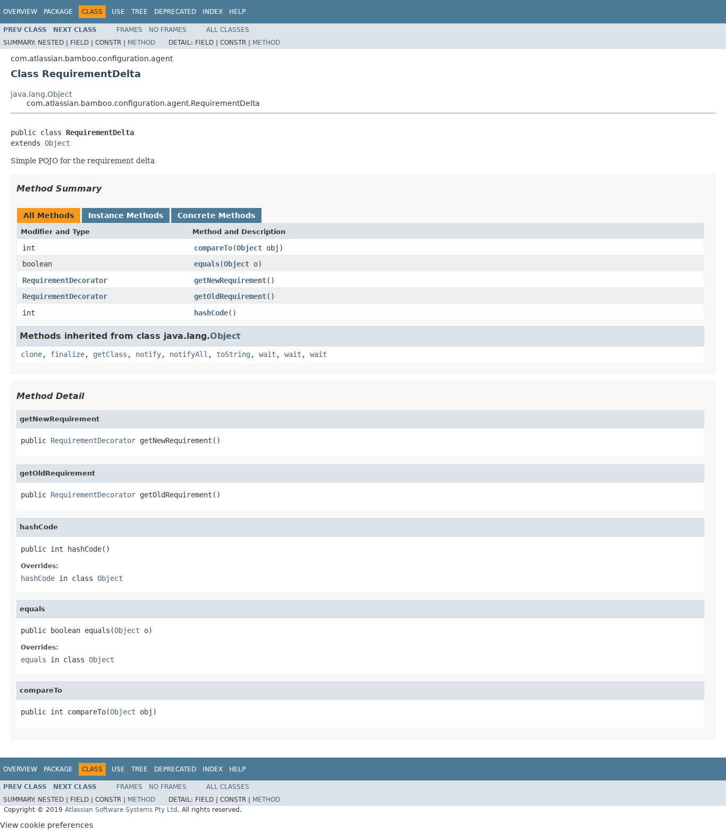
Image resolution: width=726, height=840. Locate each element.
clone (31, 354)
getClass (110, 354)
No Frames (168, 30)
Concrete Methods (216, 215)
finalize (67, 354)
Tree (139, 11)
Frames (129, 30)
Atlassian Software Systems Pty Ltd (121, 809)
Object (57, 143)
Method (141, 42)
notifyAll (189, 354)
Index (212, 11)
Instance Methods (125, 215)
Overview (20, 11)
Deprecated (175, 11)
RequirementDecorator (64, 280)
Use (118, 11)
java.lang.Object (41, 94)
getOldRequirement (230, 296)
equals (207, 264)
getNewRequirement (230, 280)
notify (148, 354)
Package (58, 11)
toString (233, 354)
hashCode (211, 313)
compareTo (213, 248)
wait (267, 354)
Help (237, 11)
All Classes (227, 30)
